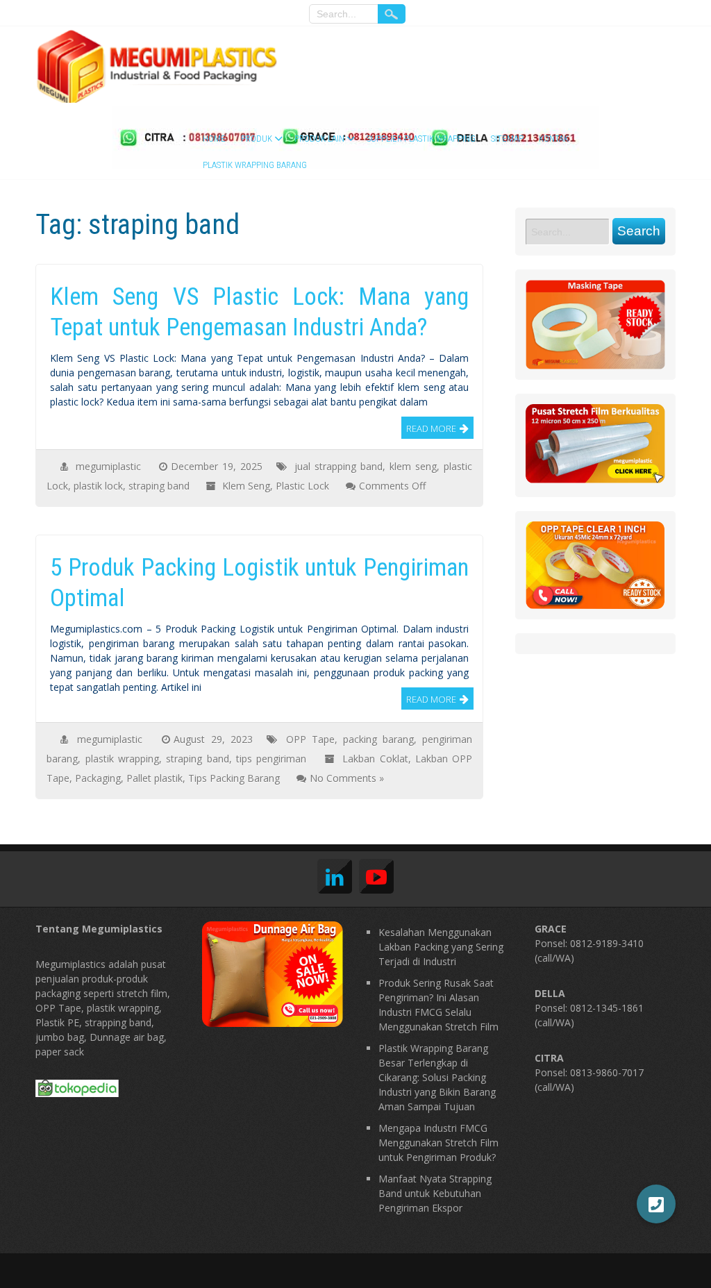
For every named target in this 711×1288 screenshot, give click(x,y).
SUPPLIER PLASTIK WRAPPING (421, 138)
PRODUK (256, 138)
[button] (656, 1204)
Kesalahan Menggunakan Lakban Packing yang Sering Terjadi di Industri (440, 947)
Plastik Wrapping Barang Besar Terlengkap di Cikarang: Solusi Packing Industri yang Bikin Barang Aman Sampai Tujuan (437, 1077)
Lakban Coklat (375, 758)
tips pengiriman (271, 758)
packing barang (378, 739)
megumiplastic (108, 466)
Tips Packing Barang (234, 778)
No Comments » (347, 778)
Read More (431, 428)
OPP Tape (310, 739)
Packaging (98, 778)
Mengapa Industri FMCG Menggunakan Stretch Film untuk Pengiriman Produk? (438, 1142)
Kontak (554, 138)
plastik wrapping (122, 758)
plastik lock (98, 485)
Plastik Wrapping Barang (255, 165)
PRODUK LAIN (319, 138)
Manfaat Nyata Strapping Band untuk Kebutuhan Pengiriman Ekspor (435, 1193)
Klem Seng (246, 485)
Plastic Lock (302, 485)
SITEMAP (507, 138)
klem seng (413, 466)
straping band (159, 485)
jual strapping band (338, 466)
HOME (214, 138)
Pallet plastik (154, 778)
